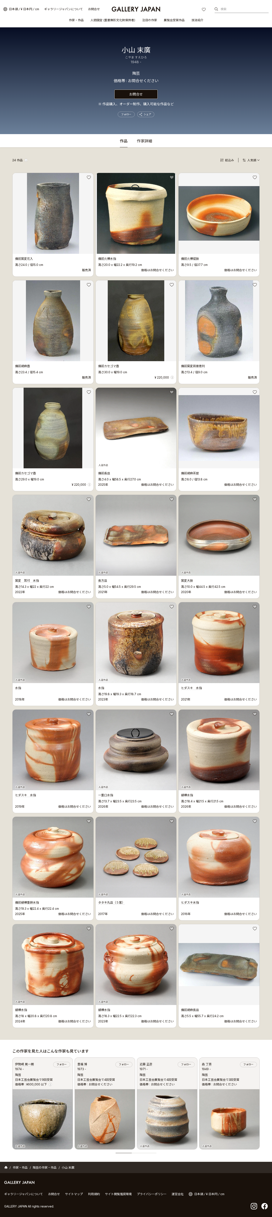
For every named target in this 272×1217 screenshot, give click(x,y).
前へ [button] (12, 1102)
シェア (147, 114)
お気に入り (204, 10)
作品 (124, 141)
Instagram (254, 1206)
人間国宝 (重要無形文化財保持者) (113, 20)
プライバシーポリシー (152, 1194)
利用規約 (94, 1194)
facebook (264, 1206)
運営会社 (178, 1194)
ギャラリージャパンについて (63, 9)
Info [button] (26, 160)
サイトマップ (74, 1194)
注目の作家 (149, 20)
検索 (224, 9)
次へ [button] (259, 1102)
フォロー (126, 114)
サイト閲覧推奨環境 (118, 1194)
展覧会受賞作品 (174, 20)
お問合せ (94, 9)
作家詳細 (144, 141)
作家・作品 (76, 20)
